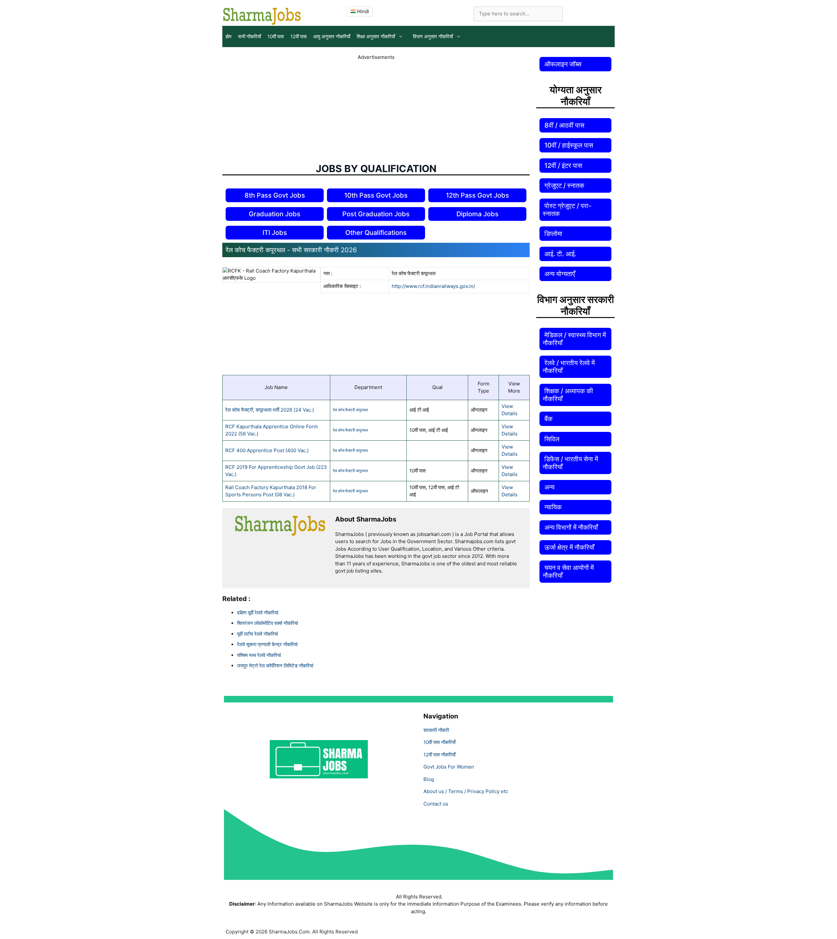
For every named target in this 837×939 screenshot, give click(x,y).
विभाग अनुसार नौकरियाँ (433, 36)
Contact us (435, 804)
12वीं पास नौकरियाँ (439, 755)
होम (228, 36)
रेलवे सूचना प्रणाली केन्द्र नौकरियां (267, 644)
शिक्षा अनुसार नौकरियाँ (376, 36)
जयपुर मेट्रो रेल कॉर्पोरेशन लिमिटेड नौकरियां (275, 666)
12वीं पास (298, 36)
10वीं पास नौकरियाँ (439, 742)
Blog (428, 779)
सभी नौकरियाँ (249, 36)
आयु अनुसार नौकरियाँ (331, 36)
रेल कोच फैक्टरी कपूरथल (350, 409)
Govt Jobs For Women (448, 767)
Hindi (362, 11)
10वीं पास (275, 36)
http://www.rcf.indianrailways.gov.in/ (433, 286)
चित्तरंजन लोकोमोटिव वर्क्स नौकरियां (267, 623)
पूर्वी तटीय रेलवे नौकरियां (257, 634)
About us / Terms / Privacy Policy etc (465, 791)
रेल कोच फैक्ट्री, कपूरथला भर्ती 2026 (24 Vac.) (269, 410)
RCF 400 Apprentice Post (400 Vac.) (267, 450)
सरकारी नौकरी (436, 730)
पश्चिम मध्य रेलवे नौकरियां (259, 655)
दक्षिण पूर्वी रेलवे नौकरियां (257, 613)
